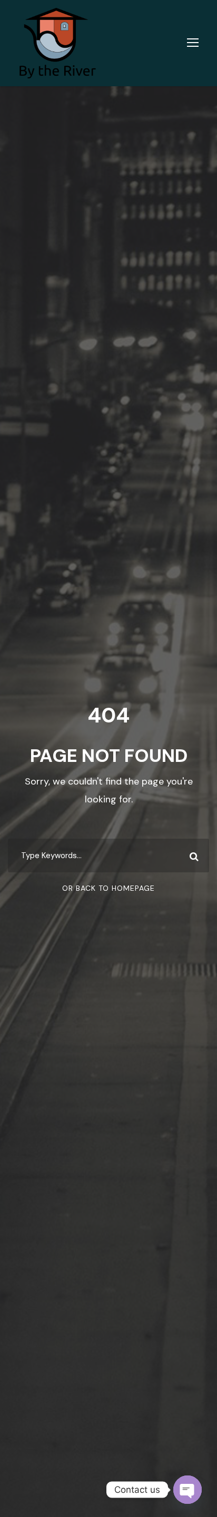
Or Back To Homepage (108, 888)
